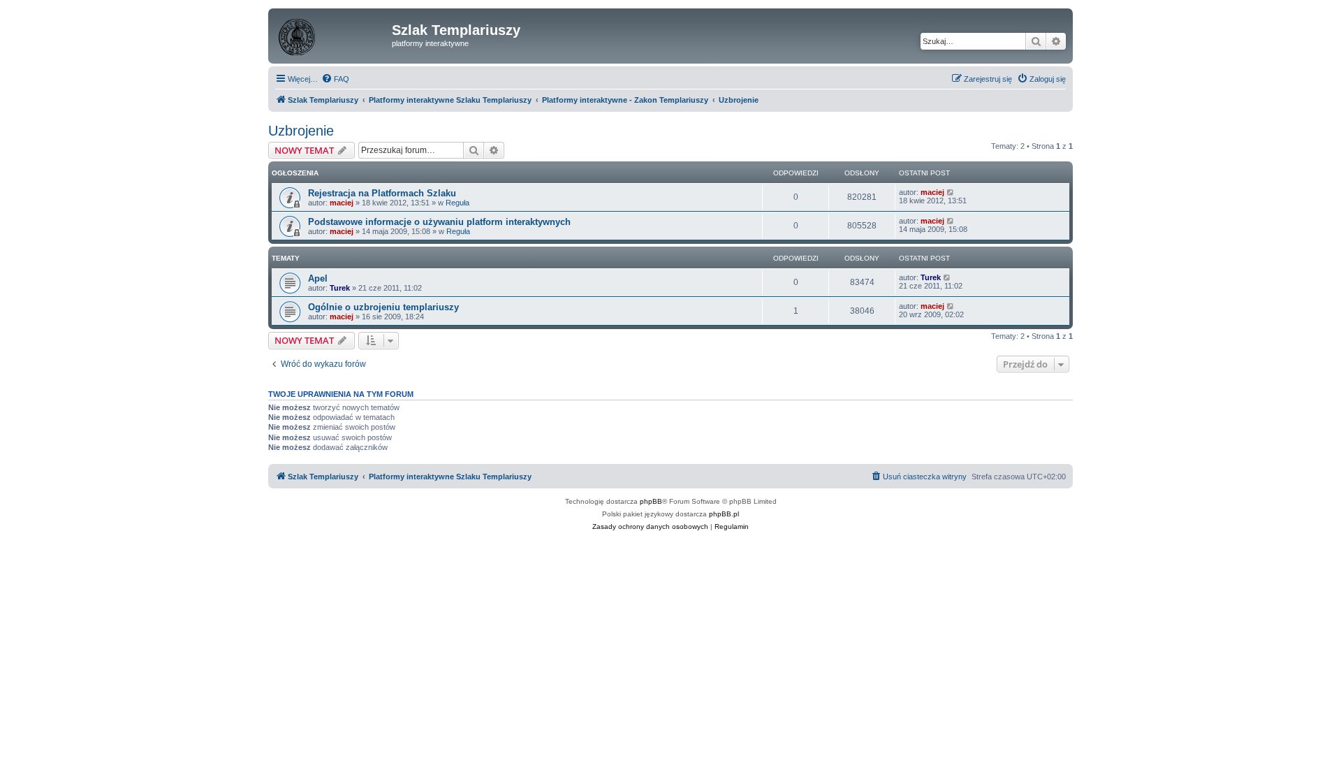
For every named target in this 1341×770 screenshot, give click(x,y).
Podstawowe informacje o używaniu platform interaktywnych (439, 222)
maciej (341, 202)
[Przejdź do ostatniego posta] (950, 192)
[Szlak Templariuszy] (332, 34)
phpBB (651, 501)
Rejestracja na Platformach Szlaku (382, 193)
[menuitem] (335, 79)
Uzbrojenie (301, 130)
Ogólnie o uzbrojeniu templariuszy (383, 307)
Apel (318, 278)
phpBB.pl (724, 514)
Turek (340, 288)
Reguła (457, 202)
